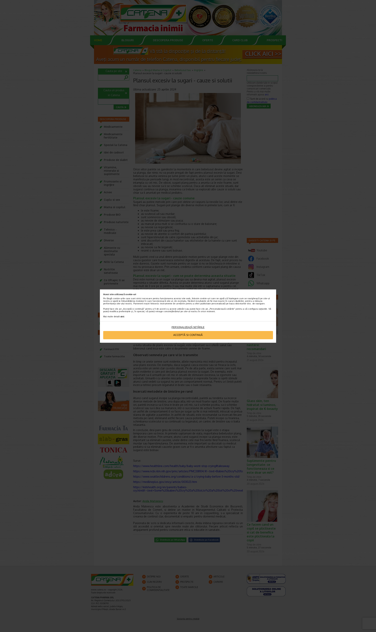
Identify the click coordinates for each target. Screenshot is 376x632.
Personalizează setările (188, 327)
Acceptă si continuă (188, 335)
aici (122, 316)
